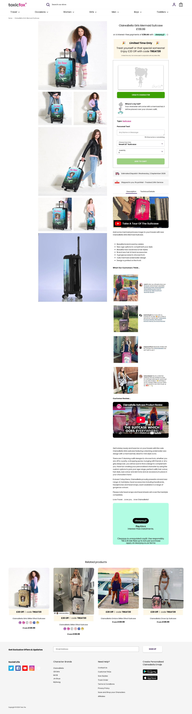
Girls (91, 11)
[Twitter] (11, 668)
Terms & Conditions (106, 684)
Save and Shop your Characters (111, 692)
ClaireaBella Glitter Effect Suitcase (73, 624)
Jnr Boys (56, 678)
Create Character (141, 95)
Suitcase (127, 121)
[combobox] (141, 143)
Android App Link (150, 671)
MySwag (56, 682)
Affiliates (101, 696)
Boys (136, 11)
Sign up (152, 649)
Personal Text (123, 126)
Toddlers (161, 11)
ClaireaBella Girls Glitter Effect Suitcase (29, 618)
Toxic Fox (23, 707)
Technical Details (147, 191)
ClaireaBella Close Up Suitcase (163, 618)
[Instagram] (31, 668)
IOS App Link (150, 678)
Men (114, 11)
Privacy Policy (103, 688)
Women (67, 11)
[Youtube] (25, 668)
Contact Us (102, 667)
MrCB (55, 675)
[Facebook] (18, 668)
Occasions (40, 11)
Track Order (103, 680)
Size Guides (103, 676)
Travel (14, 11)
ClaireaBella (58, 668)
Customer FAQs (104, 672)
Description (131, 191)
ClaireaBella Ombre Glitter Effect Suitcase (118, 618)
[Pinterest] (38, 668)
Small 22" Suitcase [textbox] (127, 144)
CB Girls (56, 671)
